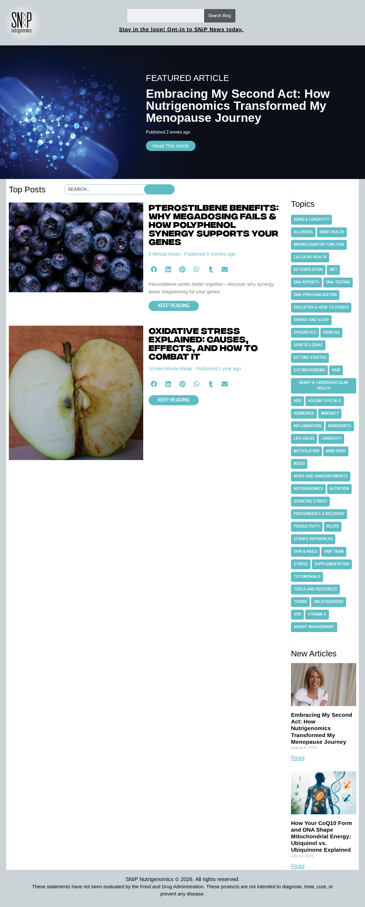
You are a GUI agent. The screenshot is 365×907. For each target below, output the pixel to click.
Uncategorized (328, 602)
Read (298, 757)
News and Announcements (321, 476)
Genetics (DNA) (308, 345)
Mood (299, 464)
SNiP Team (334, 552)
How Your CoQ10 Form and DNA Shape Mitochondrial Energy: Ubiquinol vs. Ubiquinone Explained (321, 836)
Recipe (333, 526)
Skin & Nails (305, 552)
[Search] (159, 189)
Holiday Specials (324, 401)
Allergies (303, 232)
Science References (313, 539)
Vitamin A (317, 614)
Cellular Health (310, 257)
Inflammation (307, 426)
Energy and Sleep (311, 320)
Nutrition (339, 489)
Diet (333, 270)
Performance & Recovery (319, 514)
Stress (301, 564)
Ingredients (339, 426)
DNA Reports (306, 282)
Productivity (307, 526)
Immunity (330, 413)
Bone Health (332, 232)
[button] (154, 269)
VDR (297, 614)
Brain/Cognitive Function (319, 245)
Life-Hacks (304, 439)
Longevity (331, 439)
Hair (336, 370)
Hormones (304, 413)
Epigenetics (305, 332)
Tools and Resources (315, 589)
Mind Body (336, 451)
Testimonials (307, 577)
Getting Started (310, 358)
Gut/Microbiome (309, 370)
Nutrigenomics (308, 489)
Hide (297, 401)
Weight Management (314, 627)
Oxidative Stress (310, 501)
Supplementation (331, 564)
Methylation (306, 451)
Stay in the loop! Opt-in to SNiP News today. (181, 29)
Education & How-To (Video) (321, 307)
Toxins (300, 602)
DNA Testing (338, 282)
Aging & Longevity (311, 219)
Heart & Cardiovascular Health (323, 385)
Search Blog (219, 15)
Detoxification (308, 270)
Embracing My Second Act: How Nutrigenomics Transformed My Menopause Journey (321, 728)
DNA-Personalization (315, 295)
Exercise (331, 332)
